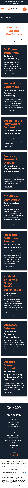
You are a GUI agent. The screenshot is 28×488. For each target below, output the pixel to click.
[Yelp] (18, 455)
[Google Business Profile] (14, 455)
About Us (14, 442)
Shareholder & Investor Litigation (14, 440)
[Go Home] (2, 17)
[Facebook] (10, 455)
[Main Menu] (2, 9)
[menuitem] (14, 475)
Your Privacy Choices (19, 472)
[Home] (13, 9)
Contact (14, 448)
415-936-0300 (14, 415)
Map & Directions (14, 428)
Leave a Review (14, 445)
